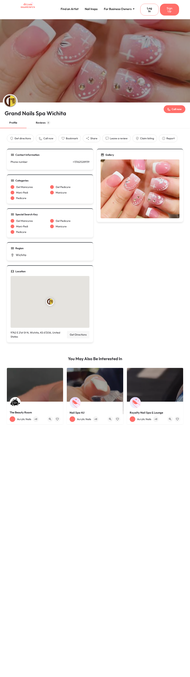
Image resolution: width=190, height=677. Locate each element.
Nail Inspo (91, 9)
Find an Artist (69, 9)
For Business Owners (118, 9)
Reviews (42, 122)
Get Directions (78, 334)
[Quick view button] (50, 419)
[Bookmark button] (57, 419)
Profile (13, 122)
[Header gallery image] (95, 60)
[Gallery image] (140, 188)
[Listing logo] (10, 101)
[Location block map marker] (50, 302)
